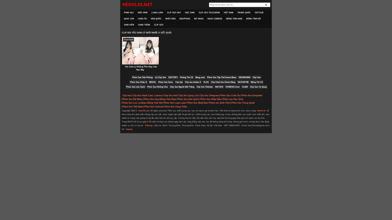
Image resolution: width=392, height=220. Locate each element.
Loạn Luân (157, 12)
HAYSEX (219, 87)
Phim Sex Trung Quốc (243, 102)
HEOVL (152, 82)
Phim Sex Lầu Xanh (135, 87)
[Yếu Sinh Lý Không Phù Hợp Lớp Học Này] (140, 51)
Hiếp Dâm (142, 12)
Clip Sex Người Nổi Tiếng (182, 87)
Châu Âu (142, 19)
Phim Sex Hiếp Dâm (211, 99)
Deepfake (184, 19)
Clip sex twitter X (193, 82)
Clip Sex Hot (174, 12)
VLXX (206, 82)
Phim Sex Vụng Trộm (175, 106)
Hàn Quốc (156, 19)
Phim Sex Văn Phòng (142, 77)
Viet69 (245, 87)
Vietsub (259, 12)
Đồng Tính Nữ (253, 19)
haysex (129, 129)
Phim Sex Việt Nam (133, 106)
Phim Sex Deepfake (252, 95)
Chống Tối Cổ (186, 77)
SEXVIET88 (243, 82)
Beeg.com (200, 77)
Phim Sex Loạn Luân (175, 102)
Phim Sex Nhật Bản (197, 102)
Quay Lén (129, 19)
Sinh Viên (129, 25)
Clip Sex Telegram (209, 12)
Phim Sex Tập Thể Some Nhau (221, 77)
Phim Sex (129, 12)
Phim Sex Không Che (157, 87)
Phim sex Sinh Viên (219, 102)
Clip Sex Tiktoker (205, 87)
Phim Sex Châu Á (138, 82)
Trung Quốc (244, 12)
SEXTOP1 (173, 77)
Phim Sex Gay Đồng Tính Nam (160, 99)
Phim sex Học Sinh (233, 99)
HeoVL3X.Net (137, 4)
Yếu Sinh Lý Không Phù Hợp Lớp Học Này (141, 68)
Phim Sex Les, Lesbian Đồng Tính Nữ (142, 102)
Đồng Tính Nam (234, 19)
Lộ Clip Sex (160, 77)
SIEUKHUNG (244, 77)
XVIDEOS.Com (233, 87)
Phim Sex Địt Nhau (133, 99)
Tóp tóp (179, 82)
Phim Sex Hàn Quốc (188, 99)
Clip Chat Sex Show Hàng (223, 82)
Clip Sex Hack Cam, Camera (147, 95)
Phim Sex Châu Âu (230, 95)
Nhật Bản (170, 19)
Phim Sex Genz (165, 82)
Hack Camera (214, 19)
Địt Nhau (199, 19)
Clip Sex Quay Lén (188, 95)
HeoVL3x (261, 111)
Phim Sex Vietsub (153, 106)
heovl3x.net (143, 111)
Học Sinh (190, 12)
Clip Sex (158, 25)
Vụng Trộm (144, 25)
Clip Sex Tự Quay (258, 87)
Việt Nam (228, 12)
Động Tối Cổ (257, 82)
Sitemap (149, 125)
